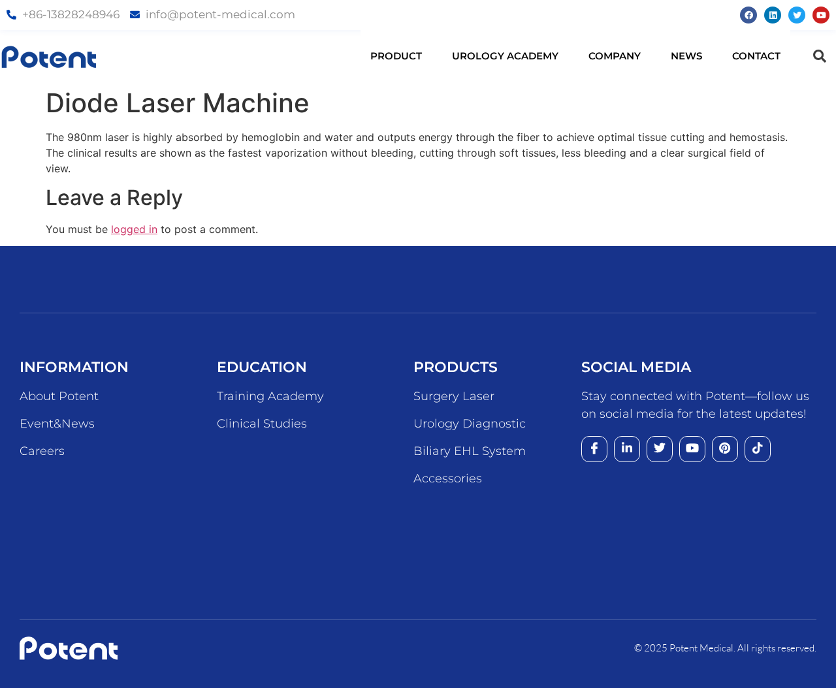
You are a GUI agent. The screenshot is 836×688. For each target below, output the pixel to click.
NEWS (686, 56)
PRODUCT (396, 56)
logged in (134, 229)
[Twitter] (796, 15)
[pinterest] (725, 449)
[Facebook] (748, 15)
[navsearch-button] (820, 56)
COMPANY (614, 56)
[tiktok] (758, 449)
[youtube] (692, 449)
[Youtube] (820, 15)
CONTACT (756, 56)
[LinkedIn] (627, 449)
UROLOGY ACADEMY (505, 56)
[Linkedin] (772, 15)
